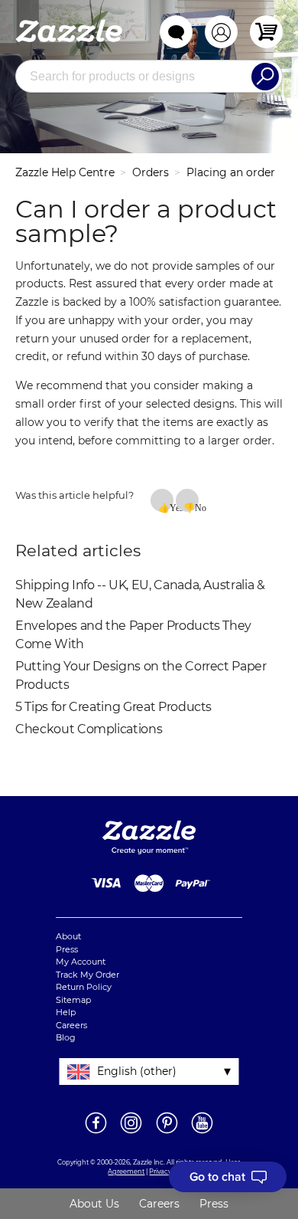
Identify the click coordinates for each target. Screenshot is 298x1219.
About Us (94, 1204)
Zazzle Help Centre (65, 172)
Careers (71, 1025)
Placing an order (230, 172)
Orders (150, 172)
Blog (66, 1037)
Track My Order (87, 974)
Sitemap (73, 1000)
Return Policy (84, 986)
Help (66, 1012)
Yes (171, 507)
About (68, 936)
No (197, 507)
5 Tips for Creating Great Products (113, 707)
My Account (80, 961)
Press (67, 949)
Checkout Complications (88, 729)
